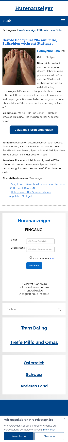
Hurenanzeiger (34, 8)
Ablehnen (49, 436)
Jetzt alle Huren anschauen (34, 129)
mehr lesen (49, 429)
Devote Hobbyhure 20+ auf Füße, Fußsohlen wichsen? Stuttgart (29, 41)
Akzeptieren (19, 436)
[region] (34, 429)
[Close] (65, 418)
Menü (7, 20)
